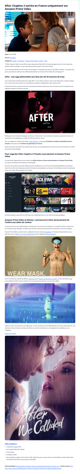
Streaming (21, 61)
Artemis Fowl (32, 279)
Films (45, 61)
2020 (15, 447)
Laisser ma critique (10, 333)
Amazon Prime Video (31, 61)
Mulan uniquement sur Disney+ (48, 279)
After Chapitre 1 (34, 141)
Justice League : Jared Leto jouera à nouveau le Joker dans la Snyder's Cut (37, 466)
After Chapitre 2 (51, 234)
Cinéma (14, 61)
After (12, 452)
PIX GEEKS (13, 58)
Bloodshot (48, 232)
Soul (71, 279)
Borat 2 (18, 234)
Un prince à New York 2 (28, 234)
